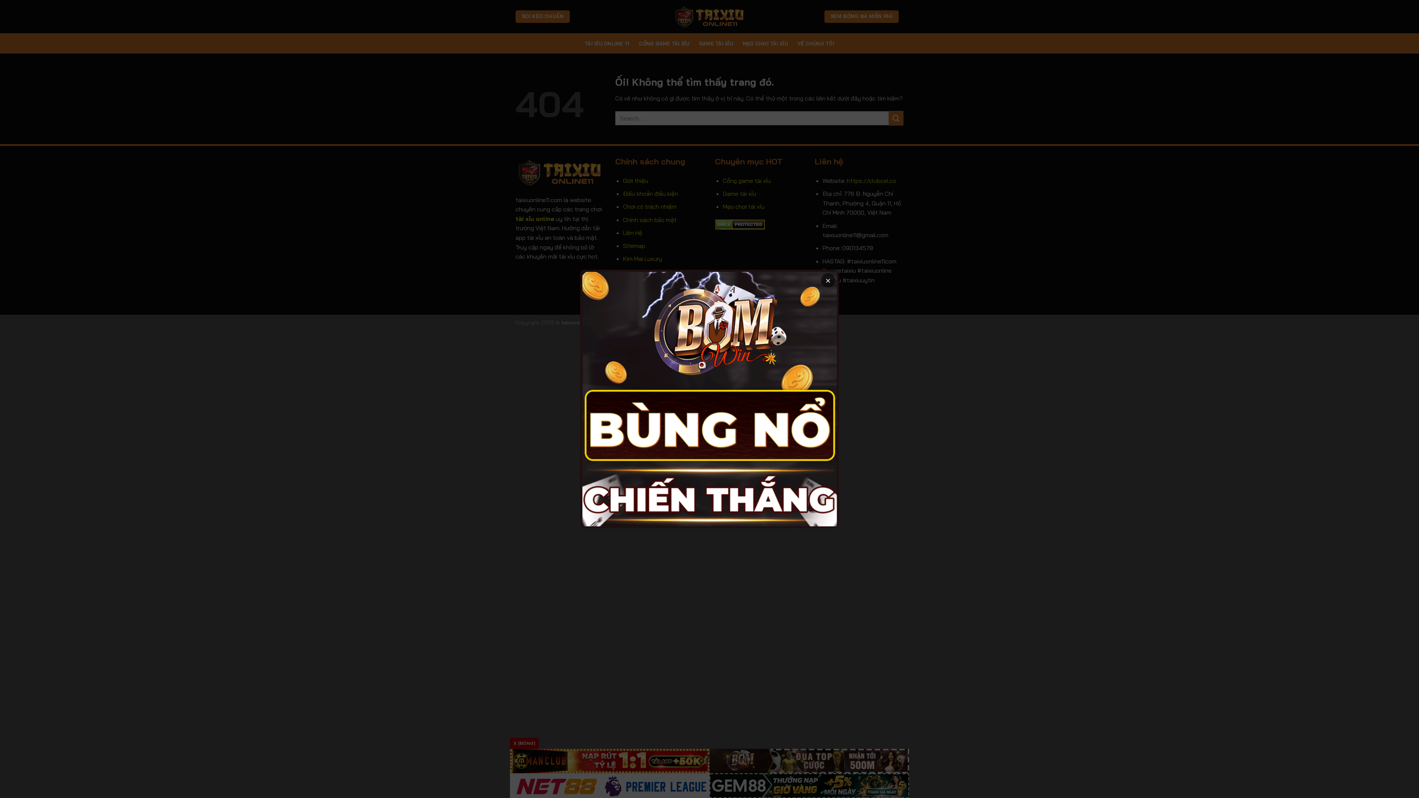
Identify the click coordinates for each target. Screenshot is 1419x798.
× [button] (828, 280)
